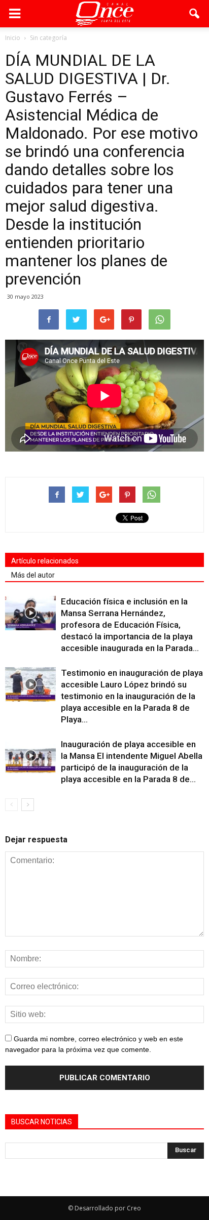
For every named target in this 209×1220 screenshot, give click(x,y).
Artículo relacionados (45, 561)
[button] (195, 13)
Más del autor (33, 575)
